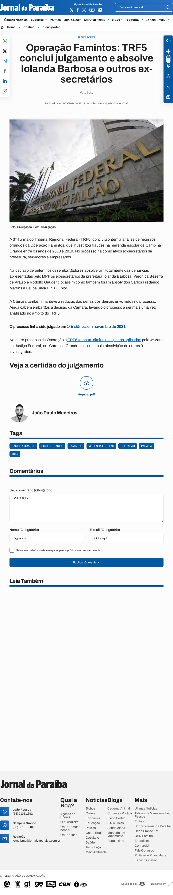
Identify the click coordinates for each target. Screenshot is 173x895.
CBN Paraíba (144, 836)
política (29, 27)
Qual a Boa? (72, 20)
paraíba (146, 446)
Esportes (37, 19)
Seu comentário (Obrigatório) (31, 490)
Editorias (132, 19)
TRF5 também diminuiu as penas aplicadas (104, 340)
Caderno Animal (118, 808)
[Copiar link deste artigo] (5, 91)
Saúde (90, 842)
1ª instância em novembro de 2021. (96, 326)
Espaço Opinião (146, 860)
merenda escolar (101, 446)
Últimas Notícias (16, 20)
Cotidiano (92, 837)
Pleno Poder (116, 818)
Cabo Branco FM (146, 831)
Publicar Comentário (86, 562)
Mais (162, 19)
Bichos (90, 808)
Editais (151, 20)
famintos (76, 446)
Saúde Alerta (116, 828)
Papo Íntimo (115, 840)
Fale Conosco (144, 850)
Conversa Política (119, 813)
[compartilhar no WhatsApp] (5, 41)
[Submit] (168, 7)
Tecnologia (93, 847)
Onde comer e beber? (70, 828)
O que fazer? (69, 822)
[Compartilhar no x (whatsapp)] (5, 51)
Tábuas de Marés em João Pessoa (153, 815)
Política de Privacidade (150, 855)
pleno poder (51, 27)
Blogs (116, 19)
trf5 (15, 454)
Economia (93, 818)
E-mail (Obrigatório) (105, 530)
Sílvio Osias (115, 823)
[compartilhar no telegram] (5, 61)
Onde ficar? (68, 835)
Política (55, 20)
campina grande (23, 446)
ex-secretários (52, 446)
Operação (127, 446)
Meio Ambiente (96, 852)
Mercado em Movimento (116, 834)
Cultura (91, 813)
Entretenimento (94, 19)
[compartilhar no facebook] (5, 71)
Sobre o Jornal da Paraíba (153, 826)
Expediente (142, 840)
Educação (93, 823)
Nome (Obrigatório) (24, 530)
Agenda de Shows (67, 815)
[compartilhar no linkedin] (5, 81)
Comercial (142, 845)
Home (11, 27)
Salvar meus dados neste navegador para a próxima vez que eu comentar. (59, 550)
